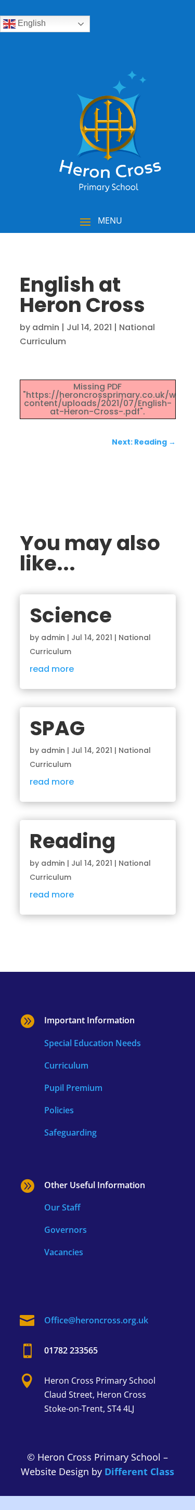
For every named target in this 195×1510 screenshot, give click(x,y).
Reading (72, 841)
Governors (65, 1229)
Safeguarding (70, 1132)
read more (52, 669)
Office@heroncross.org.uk (96, 1320)
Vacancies (63, 1252)
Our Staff (62, 1207)
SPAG (57, 728)
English (31, 23)
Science (71, 615)
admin (45, 327)
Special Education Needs (92, 1043)
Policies (59, 1110)
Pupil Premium (73, 1088)
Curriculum (66, 1065)
